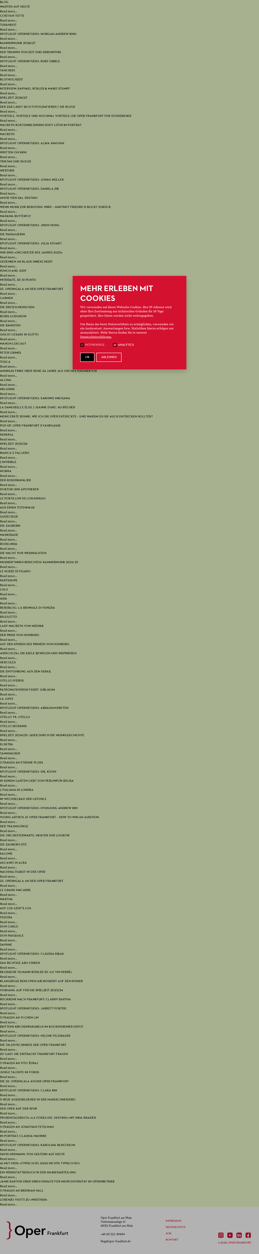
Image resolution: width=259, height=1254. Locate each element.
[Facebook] (249, 1235)
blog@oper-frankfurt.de (116, 1241)
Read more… (8, 11)
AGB (168, 1233)
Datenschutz (176, 1227)
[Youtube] (230, 1235)
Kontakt (172, 1239)
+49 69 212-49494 (113, 1234)
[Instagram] (221, 1235)
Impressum (173, 1221)
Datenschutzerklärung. (96, 337)
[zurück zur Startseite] (37, 1230)
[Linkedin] (239, 1235)
